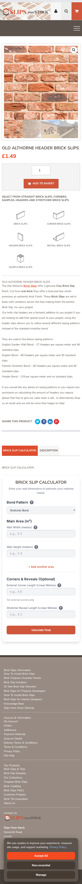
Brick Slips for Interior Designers (23, 699)
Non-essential (41, 865)
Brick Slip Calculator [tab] (19, 450)
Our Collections (13, 777)
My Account (11, 721)
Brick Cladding (12, 786)
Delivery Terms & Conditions (21, 743)
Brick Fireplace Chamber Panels (22, 678)
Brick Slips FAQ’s (14, 790)
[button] (73, 49)
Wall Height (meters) (22, 546)
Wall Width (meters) (21, 527)
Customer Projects (15, 794)
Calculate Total (41, 630)
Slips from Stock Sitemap (19, 708)
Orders (8, 725)
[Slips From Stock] (26, 12)
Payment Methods (15, 734)
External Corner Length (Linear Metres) (33, 585)
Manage (41, 874)
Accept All (41, 855)
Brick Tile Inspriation (16, 799)
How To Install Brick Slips (19, 674)
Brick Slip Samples (15, 773)
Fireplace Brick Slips (15, 782)
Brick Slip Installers (15, 682)
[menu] (77, 29)
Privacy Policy (12, 751)
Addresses (10, 730)
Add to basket (43, 183)
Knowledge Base (14, 703)
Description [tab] (49, 450)
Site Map (9, 755)
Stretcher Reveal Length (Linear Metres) (34, 607)
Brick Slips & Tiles (14, 769)
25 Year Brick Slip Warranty (20, 686)
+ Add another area (41, 566)
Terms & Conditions (15, 747)
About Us (9, 803)
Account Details (13, 738)
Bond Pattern (19, 502)
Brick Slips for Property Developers (25, 691)
